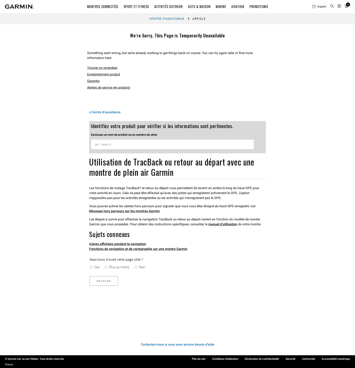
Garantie (93, 81)
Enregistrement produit (103, 74)
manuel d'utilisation (222, 224)
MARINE (221, 6)
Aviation (237, 6)
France (9, 364)
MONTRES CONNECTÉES (103, 6)
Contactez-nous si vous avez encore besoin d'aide (177, 344)
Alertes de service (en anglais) (108, 87)
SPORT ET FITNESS (136, 6)
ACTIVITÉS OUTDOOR (168, 6)
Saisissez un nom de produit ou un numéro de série (124, 134)
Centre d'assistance (167, 18)
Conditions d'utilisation (225, 358)
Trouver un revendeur (102, 68)
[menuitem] (319, 6)
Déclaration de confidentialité (262, 358)
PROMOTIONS (258, 6)
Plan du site (198, 358)
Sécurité (290, 358)
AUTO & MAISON (199, 6)
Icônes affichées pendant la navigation (117, 244)
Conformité (308, 358)
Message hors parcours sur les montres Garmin (124, 211)
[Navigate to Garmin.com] (19, 6)
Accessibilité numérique (336, 358)
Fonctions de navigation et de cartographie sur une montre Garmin (138, 249)
